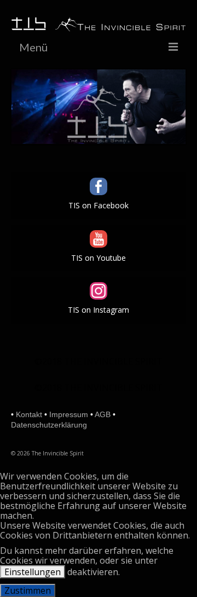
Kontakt (29, 414)
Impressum (68, 414)
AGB (103, 414)
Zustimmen (27, 590)
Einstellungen (32, 572)
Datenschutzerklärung (49, 424)
